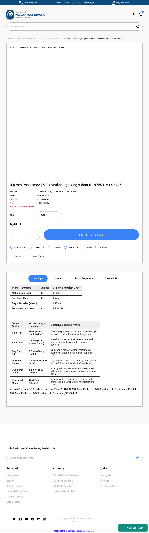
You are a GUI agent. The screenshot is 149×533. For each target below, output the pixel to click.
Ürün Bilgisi (38, 278)
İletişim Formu (14, 486)
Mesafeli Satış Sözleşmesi (67, 475)
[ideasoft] (59, 531)
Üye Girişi (105, 480)
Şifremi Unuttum (108, 486)
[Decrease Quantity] (15, 234)
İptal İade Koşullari (63, 486)
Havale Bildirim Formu (18, 491)
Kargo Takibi (13, 502)
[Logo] (25, 15)
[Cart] (141, 14)
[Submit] (138, 458)
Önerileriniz (111, 278)
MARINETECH (43, 195)
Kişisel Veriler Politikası (65, 491)
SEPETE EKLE (91, 234)
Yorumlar (59, 278)
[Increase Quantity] (35, 234)
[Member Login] (134, 14)
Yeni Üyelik (105, 475)
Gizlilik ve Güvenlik (63, 480)
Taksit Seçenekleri (84, 278)
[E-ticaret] (74, 531)
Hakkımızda (12, 475)
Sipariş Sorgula (14, 496)
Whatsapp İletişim (135, 528)
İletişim (10, 480)
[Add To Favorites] (18, 247)
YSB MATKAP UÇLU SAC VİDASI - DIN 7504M (56, 192)
